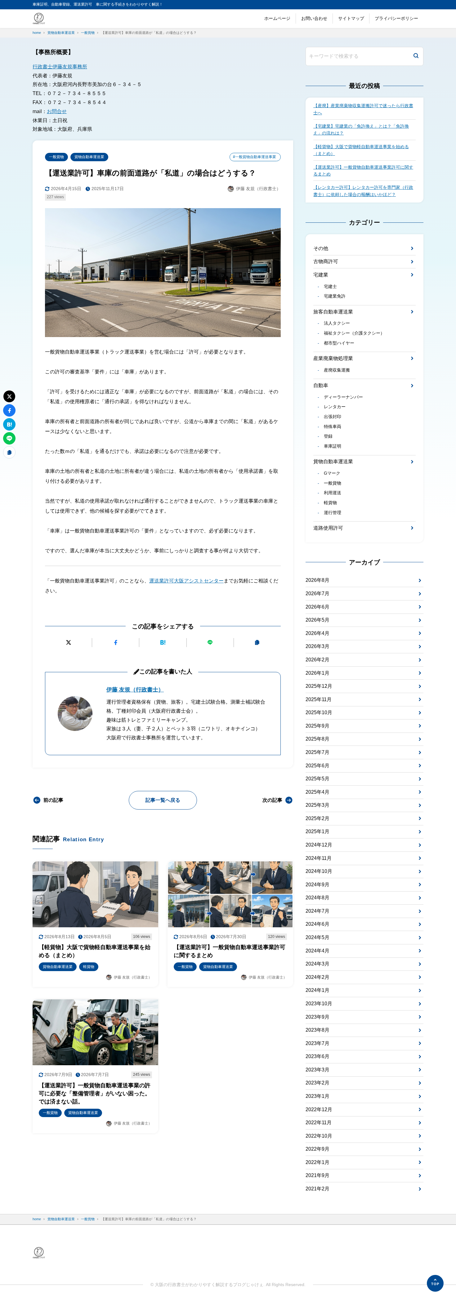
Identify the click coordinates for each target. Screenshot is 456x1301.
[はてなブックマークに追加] (162, 642)
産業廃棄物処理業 (333, 358)
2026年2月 (317, 659)
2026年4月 (317, 633)
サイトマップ (351, 18)
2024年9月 (317, 884)
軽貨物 (330, 502)
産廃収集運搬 (337, 369)
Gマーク (332, 473)
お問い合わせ (314, 18)
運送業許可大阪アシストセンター (186, 580)
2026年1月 (317, 673)
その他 (320, 248)
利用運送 (332, 492)
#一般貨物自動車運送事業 (254, 157)
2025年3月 (317, 805)
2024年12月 (319, 844)
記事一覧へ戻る (162, 800)
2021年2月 (317, 1188)
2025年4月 (317, 792)
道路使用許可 (328, 528)
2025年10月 (319, 712)
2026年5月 (317, 620)
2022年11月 (319, 1122)
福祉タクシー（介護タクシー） (354, 333)
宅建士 (330, 286)
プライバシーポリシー (396, 18)
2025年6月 (317, 765)
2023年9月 (317, 1017)
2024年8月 (317, 897)
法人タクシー (337, 323)
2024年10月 (319, 871)
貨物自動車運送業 (89, 157)
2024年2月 (317, 977)
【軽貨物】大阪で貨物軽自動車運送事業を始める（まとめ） (361, 150)
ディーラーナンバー (343, 397)
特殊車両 (332, 426)
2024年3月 (317, 963)
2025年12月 (319, 686)
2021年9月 (317, 1175)
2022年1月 (317, 1162)
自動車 (320, 385)
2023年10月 (319, 1003)
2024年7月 (317, 911)
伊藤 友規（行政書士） (135, 690)
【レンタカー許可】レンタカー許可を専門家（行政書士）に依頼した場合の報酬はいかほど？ (363, 191)
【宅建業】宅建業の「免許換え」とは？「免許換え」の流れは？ (361, 129)
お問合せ (57, 111)
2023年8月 (317, 1030)
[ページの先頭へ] (435, 1283)
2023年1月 (317, 1096)
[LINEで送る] (210, 642)
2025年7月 (317, 752)
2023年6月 (317, 1056)
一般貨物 (56, 157)
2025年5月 (317, 778)
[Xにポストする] (68, 642)
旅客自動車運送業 (333, 311)
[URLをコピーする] (257, 642)
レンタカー (334, 406)
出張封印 (332, 416)
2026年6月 (317, 606)
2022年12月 (319, 1109)
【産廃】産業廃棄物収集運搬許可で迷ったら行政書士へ (363, 109)
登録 (328, 436)
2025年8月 (317, 739)
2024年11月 (319, 858)
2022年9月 (317, 1149)
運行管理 (332, 512)
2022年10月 (319, 1136)
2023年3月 (317, 1069)
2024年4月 (317, 950)
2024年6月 (317, 924)
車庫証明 (332, 446)
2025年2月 (317, 818)
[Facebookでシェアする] (115, 642)
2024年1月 (317, 990)
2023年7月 (317, 1043)
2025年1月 (317, 831)
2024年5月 (317, 937)
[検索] (416, 56)
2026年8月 (317, 580)
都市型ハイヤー (339, 342)
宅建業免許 (334, 296)
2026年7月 (317, 593)
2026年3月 (317, 646)
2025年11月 (319, 699)
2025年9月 (317, 725)
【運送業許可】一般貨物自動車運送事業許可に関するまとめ (363, 170)
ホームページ (277, 18)
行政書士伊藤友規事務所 (60, 66)
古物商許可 (325, 261)
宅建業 (320, 274)
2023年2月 (317, 1082)
